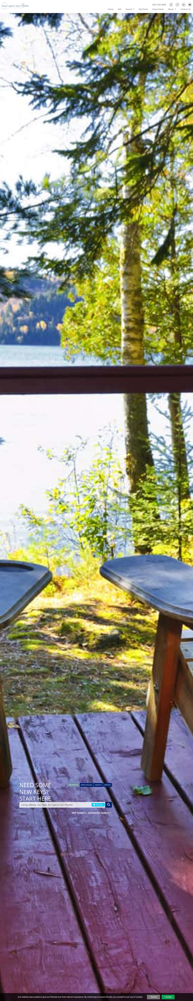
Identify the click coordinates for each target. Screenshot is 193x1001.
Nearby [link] (99, 804)
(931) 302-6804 (159, 4)
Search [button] (129, 9)
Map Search (79, 812)
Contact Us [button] (186, 9)
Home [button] (110, 9)
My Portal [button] (143, 9)
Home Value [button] (158, 9)
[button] (73, 785)
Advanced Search (99, 812)
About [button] (171, 9)
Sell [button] (119, 9)
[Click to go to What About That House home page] (15, 6)
